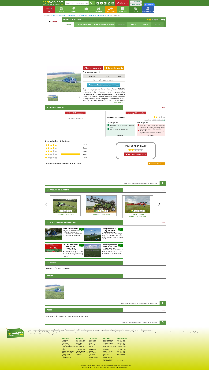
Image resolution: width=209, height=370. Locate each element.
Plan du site (120, 360)
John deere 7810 (80, 340)
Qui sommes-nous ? (84, 365)
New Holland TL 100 (81, 348)
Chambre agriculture (108, 359)
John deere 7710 (80, 346)
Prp (63, 348)
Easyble (91, 356)
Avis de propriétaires (83, 24)
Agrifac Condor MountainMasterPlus (137, 215)
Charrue (105, 356)
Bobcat (91, 351)
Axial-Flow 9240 (121, 345)
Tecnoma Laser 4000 (101, 214)
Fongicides (106, 349)
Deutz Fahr (92, 349)
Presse (98, 365)
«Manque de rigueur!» (116, 117)
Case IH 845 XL (66, 357)
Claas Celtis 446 (80, 349)
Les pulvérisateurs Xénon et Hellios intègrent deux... (109, 230)
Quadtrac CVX (121, 354)
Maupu (64, 349)
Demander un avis (115, 68)
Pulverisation (106, 352)
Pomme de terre (107, 357)
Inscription (136, 1)
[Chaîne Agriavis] (113, 3)
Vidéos (145, 24)
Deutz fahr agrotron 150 (68, 346)
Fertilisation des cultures (109, 348)
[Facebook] (101, 3)
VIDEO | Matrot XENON (70, 229)
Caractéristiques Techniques (104, 24)
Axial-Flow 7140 (121, 349)
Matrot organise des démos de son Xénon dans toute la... (110, 246)
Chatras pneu (66, 354)
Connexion (136, 4)
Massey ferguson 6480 (82, 352)
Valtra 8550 (79, 343)
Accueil (68, 24)
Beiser (91, 359)
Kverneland (92, 352)
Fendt (91, 346)
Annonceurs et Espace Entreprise (121, 365)
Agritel (64, 341)
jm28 (163, 120)
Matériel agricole (107, 345)
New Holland (92, 341)
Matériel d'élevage (108, 351)
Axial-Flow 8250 (121, 341)
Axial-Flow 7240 (121, 348)
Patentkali (65, 343)
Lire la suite (119, 102)
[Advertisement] (105, 46)
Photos (133, 24)
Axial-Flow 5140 (121, 352)
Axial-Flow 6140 (121, 351)
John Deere (92, 340)
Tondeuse (106, 354)
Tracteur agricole (107, 341)
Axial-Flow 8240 (121, 346)
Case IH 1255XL (80, 351)
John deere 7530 (67, 352)
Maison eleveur (93, 357)
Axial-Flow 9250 (121, 343)
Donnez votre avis (93, 68)
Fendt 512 (79, 345)
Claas (91, 348)
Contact (93, 365)
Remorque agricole (108, 343)
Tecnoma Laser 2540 (65, 214)
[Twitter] (98, 3)
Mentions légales (106, 365)
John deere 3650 (80, 341)
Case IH (91, 343)
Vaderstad (92, 354)
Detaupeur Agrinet (67, 345)
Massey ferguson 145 (68, 351)
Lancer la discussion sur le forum (105, 85)
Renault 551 (79, 354)
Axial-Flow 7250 (121, 340)
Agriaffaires (65, 340)
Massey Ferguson (94, 345)
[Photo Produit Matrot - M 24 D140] (54, 289)
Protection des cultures (109, 346)
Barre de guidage (108, 340)
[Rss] (109, 3)
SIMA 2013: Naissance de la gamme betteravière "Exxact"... (70, 247)
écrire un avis (123, 3)
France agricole (107, 360)
